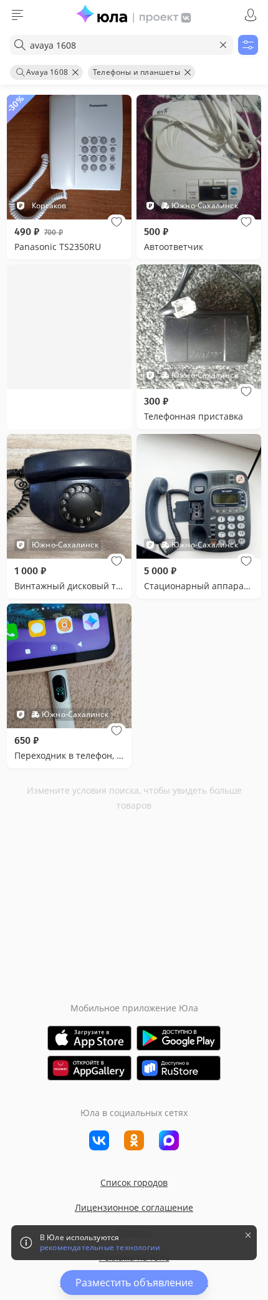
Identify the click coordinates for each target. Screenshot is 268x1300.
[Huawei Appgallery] (89, 1068)
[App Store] (89, 1038)
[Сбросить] (223, 45)
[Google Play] (178, 1038)
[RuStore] (178, 1068)
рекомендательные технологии (100, 1248)
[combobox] (121, 45)
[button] (116, 221)
